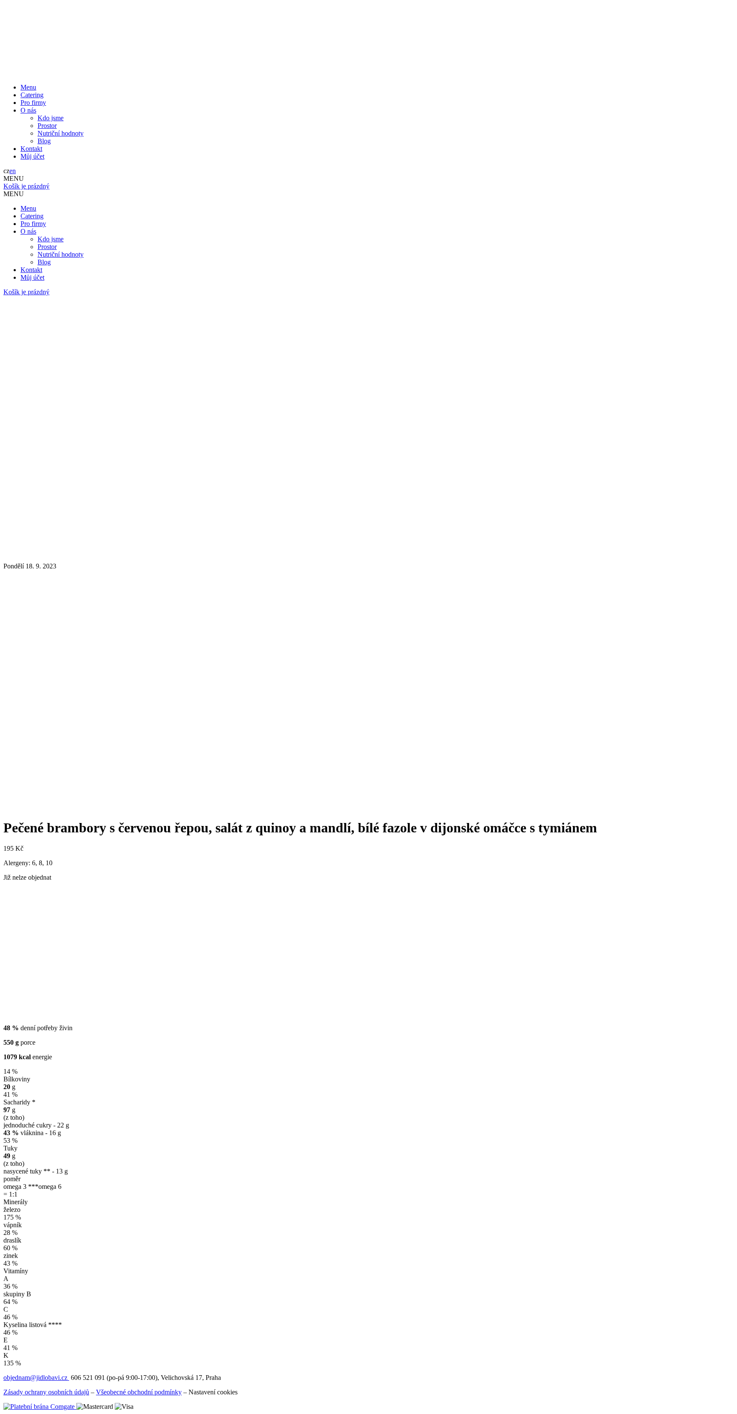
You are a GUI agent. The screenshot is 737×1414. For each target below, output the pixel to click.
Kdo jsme (51, 118)
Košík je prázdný (26, 186)
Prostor (47, 125)
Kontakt (31, 148)
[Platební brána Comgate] (39, 1406)
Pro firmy (33, 102)
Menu (28, 87)
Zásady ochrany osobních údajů (46, 1392)
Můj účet (32, 156)
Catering (32, 95)
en (12, 170)
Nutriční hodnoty (61, 133)
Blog (44, 141)
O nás (28, 110)
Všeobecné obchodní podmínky (139, 1392)
